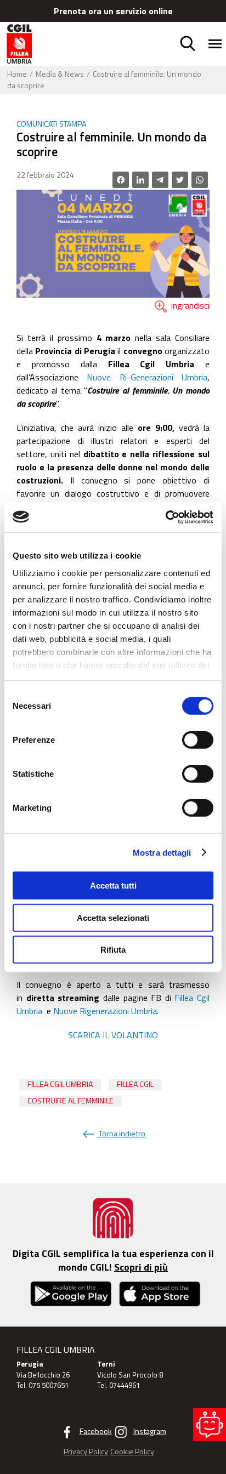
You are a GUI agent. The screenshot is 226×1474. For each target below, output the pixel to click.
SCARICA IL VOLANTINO (113, 1035)
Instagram (149, 1431)
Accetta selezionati (113, 917)
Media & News (60, 73)
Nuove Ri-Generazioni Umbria (147, 377)
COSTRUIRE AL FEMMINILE (70, 1101)
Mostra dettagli (162, 852)
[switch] (197, 740)
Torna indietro (121, 1134)
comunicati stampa (51, 124)
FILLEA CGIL (135, 1084)
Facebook (96, 1431)
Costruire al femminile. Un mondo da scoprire (104, 79)
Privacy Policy (86, 1452)
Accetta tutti (113, 885)
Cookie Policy (132, 1452)
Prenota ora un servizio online (113, 11)
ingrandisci (189, 305)
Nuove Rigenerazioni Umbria (105, 1010)
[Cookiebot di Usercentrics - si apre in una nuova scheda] (165, 517)
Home (17, 73)
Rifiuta (113, 949)
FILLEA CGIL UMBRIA (60, 1084)
